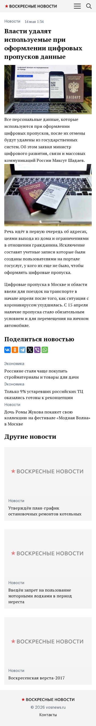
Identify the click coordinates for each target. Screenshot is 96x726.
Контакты (48, 715)
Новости (12, 21)
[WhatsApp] (45, 350)
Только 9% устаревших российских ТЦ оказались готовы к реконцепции (43, 394)
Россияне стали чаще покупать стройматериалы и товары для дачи (41, 374)
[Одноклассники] (15, 350)
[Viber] (37, 350)
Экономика (14, 364)
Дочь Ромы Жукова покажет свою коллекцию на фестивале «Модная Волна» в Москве (47, 418)
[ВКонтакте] (7, 350)
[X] (30, 350)
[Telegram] (22, 350)
